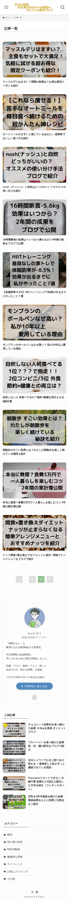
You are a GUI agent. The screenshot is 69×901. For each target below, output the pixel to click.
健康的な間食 (15, 856)
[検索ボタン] (62, 7)
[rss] (36, 892)
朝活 (9, 834)
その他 (11, 879)
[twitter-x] (34, 697)
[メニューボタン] (6, 7)
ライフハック (15, 864)
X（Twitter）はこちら (34, 686)
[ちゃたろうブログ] (34, 7)
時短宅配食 (13, 849)
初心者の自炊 (15, 842)
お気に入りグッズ (17, 871)
